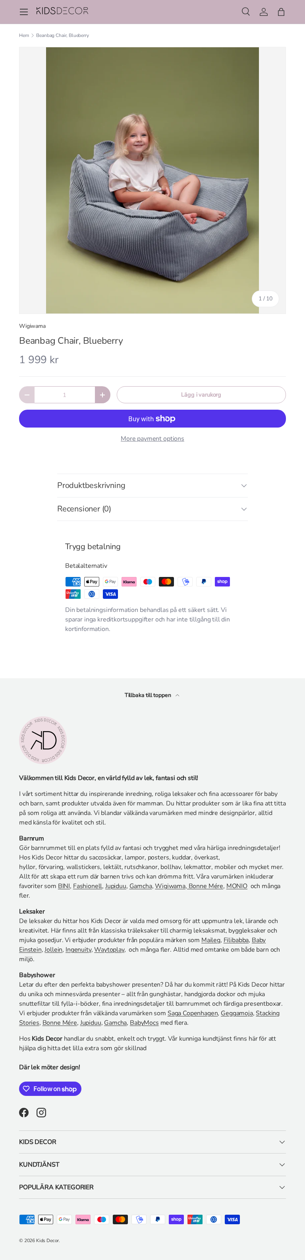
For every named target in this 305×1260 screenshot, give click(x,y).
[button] (281, 12)
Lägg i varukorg (201, 395)
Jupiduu (115, 886)
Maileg (210, 940)
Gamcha (140, 886)
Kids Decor (47, 1240)
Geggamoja (237, 1013)
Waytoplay (109, 949)
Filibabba (236, 940)
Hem (24, 35)
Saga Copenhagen (193, 1013)
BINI (64, 886)
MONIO (236, 886)
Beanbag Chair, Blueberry (62, 35)
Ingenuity (78, 949)
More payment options (152, 438)
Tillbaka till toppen (149, 695)
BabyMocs (144, 1022)
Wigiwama (32, 326)
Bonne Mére (205, 886)
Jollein (53, 949)
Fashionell (87, 886)
